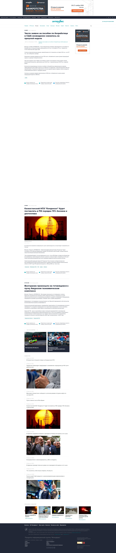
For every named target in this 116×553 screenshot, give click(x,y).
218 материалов (82, 519)
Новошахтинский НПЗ (36, 142)
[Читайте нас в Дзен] (47, 547)
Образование (50, 17)
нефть (41, 266)
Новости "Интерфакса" (50, 541)
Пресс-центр (41, 525)
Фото (77, 25)
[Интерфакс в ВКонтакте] (51, 547)
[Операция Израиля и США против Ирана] (45, 514)
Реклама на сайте (55, 525)
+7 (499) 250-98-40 (57, 534)
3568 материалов (42, 518)
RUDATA (47, 543)
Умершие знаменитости (57, 515)
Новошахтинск (28, 142)
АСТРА (26, 546)
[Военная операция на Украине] (31, 513)
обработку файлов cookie (76, 532)
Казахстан (27, 266)
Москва (58, 25)
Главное (26, 25)
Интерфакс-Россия (27, 17)
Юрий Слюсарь (46, 142)
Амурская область (29, 318)
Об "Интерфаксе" (13, 17)
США (26, 77)
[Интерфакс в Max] (54, 547)
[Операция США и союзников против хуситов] (85, 513)
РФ (38, 266)
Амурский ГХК (37, 318)
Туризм (38, 17)
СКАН (47, 542)
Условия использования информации (83, 545)
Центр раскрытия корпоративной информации (54, 545)
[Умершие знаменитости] (58, 513)
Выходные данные (80, 546)
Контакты (26, 525)
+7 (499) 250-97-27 (66, 534)
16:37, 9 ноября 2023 (32, 30)
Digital (62, 25)
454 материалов (55, 517)
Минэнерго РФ (33, 266)
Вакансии (47, 525)
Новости (67, 25)
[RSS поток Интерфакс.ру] (52, 547)
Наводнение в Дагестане (68, 516)
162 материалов (68, 518)
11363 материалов (29, 518)
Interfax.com (20, 17)
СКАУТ (26, 543)
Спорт (47, 25)
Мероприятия (57, 17)
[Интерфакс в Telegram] (49, 547)
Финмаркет (34, 17)
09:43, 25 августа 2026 (34, 282)
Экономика (42, 25)
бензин (45, 266)
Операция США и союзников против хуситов (83, 516)
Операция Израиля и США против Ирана (44, 516)
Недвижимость (44, 17)
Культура (53, 25)
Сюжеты (72, 25)
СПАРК (26, 541)
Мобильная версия (4, 17)
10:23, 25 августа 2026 (51, 93)
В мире (36, 25)
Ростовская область (54, 142)
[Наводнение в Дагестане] (71, 513)
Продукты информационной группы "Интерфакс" (42, 538)
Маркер (26, 545)
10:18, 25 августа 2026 (32, 205)
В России (32, 25)
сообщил (48, 104)
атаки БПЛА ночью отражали (45, 111)
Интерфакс (58, 21)
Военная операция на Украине (39, 93)
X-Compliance (27, 542)
